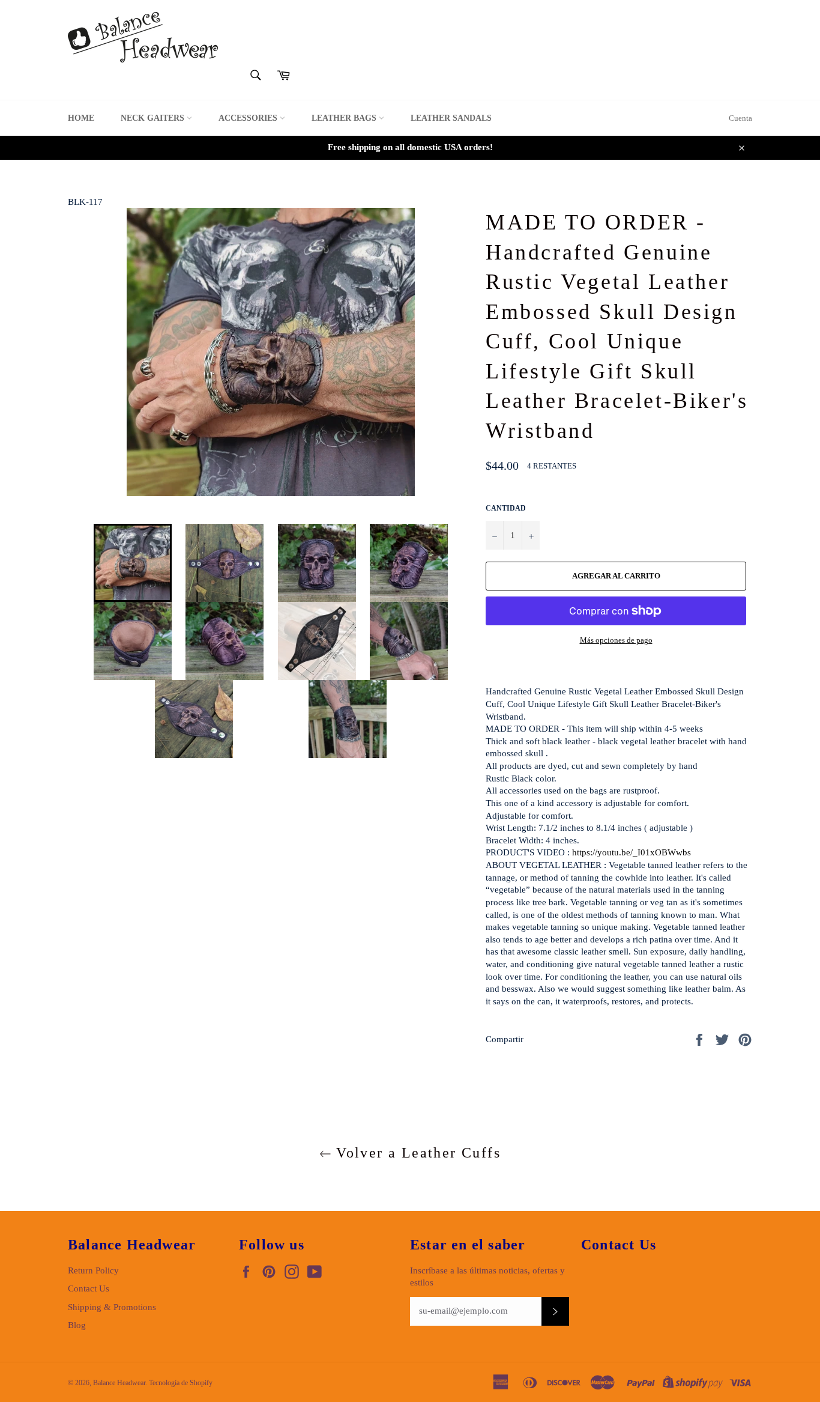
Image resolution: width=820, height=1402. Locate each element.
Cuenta (740, 118)
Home (81, 118)
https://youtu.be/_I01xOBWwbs (631, 852)
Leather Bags (345, 118)
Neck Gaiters (154, 118)
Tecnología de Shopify (181, 1383)
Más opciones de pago (616, 640)
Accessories (249, 118)
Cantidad (506, 508)
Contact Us (88, 1288)
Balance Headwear (119, 1383)
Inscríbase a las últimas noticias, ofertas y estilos (487, 1277)
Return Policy (93, 1270)
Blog (77, 1325)
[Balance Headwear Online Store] (143, 37)
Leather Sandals (451, 118)
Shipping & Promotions (112, 1307)
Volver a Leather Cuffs (416, 1153)
